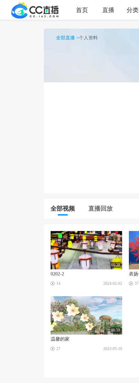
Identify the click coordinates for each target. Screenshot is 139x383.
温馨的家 (60, 339)
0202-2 (57, 273)
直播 (108, 9)
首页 (82, 9)
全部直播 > (67, 37)
